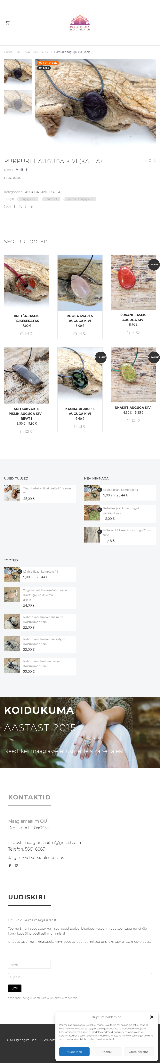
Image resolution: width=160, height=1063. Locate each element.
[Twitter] (20, 206)
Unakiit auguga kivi (133, 408)
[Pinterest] (26, 206)
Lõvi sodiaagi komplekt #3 (120, 490)
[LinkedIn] (32, 206)
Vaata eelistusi (139, 1051)
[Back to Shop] (150, 160)
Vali (22, 333)
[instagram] (16, 865)
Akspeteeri (74, 1051)
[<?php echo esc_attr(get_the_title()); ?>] (26, 333)
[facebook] (9, 865)
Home (8, 51)
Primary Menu (152, 23)
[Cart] (7, 22)
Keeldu (107, 1051)
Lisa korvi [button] (128, 332)
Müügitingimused (23, 1040)
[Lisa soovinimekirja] (31, 333)
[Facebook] (14, 206)
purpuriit (51, 198)
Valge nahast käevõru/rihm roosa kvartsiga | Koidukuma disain (45, 595)
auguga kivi (28, 198)
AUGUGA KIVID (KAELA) (33, 51)
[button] (152, 1017)
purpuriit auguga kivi (80, 198)
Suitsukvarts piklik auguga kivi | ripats (26, 414)
